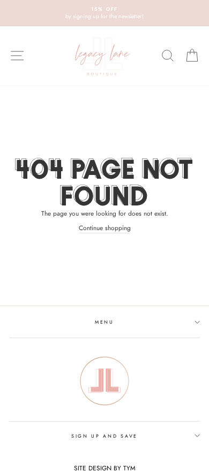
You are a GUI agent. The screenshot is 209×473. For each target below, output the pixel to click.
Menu (104, 321)
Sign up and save (104, 435)
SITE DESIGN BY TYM (105, 467)
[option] (104, 13)
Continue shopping (105, 227)
